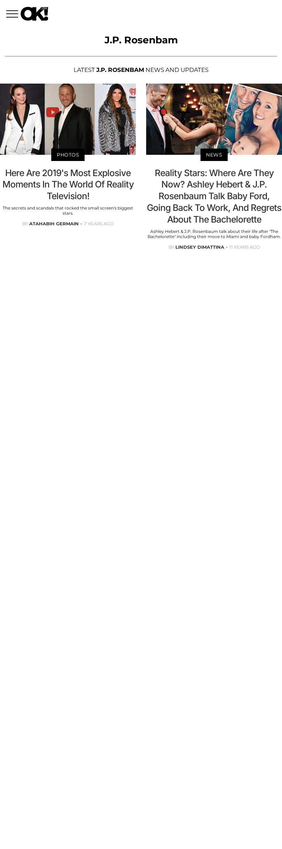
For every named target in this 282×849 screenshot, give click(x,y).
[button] (13, 14)
